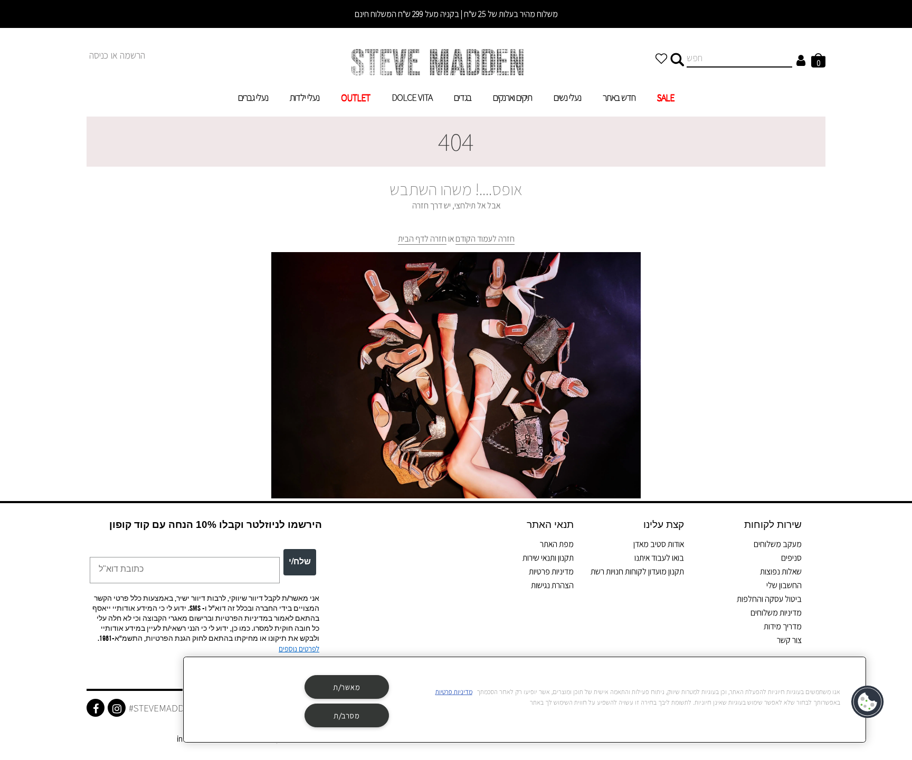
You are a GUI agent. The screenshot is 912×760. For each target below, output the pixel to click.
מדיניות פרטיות (551, 571)
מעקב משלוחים (778, 544)
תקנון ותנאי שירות (548, 557)
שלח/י (300, 562)
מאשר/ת (346, 687)
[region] (525, 699)
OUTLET (355, 97)
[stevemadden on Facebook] (95, 708)
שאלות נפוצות (781, 571)
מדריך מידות (783, 626)
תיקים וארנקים (512, 97)
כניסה (98, 55)
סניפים (791, 557)
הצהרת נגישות (552, 585)
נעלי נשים (567, 97)
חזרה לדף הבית (422, 238)
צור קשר (789, 640)
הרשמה (132, 55)
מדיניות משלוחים (776, 612)
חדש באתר (619, 97)
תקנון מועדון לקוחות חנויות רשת (637, 571)
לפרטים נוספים (299, 648)
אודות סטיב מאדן (658, 544)
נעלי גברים (253, 97)
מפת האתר (557, 544)
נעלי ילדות (304, 97)
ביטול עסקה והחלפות (769, 598)
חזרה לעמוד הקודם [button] (485, 238)
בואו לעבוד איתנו (659, 557)
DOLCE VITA (412, 97)
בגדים (462, 97)
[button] (868, 702)
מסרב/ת (346, 715)
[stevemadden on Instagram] (117, 708)
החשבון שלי (784, 585)
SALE (665, 97)
